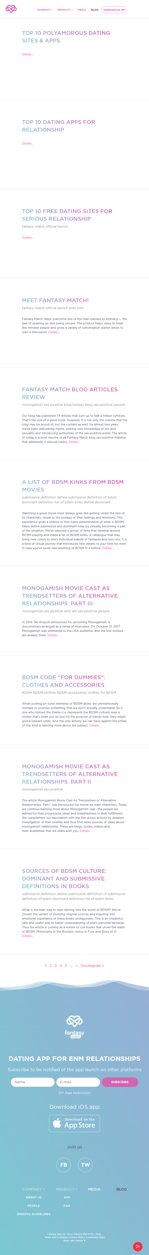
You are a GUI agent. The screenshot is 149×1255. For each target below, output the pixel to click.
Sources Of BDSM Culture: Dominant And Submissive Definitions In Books (64, 878)
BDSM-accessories (72, 692)
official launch (57, 226)
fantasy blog (82, 405)
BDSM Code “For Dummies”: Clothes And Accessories (63, 681)
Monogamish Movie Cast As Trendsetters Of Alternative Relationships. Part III (70, 595)
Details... (28, 54)
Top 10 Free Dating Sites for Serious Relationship (67, 215)
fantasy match (33, 226)
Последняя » (92, 965)
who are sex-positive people (87, 611)
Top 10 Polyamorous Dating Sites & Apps (66, 37)
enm (72, 308)
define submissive (71, 497)
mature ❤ (80, 1240)
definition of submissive (106, 894)
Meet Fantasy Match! (55, 300)
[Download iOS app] (74, 1123)
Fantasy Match (82, 1234)
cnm (80, 308)
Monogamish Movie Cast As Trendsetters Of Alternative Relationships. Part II (70, 774)
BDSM (27, 692)
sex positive (53, 611)
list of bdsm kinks (69, 502)
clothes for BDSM (102, 692)
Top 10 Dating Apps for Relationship (58, 126)
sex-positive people (109, 405)
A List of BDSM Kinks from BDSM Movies (73, 486)
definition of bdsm (102, 497)
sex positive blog (57, 405)
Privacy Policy (76, 1237)
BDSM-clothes (44, 692)
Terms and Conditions (56, 1237)
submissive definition (39, 497)
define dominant (97, 502)
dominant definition (38, 502)
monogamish (32, 405)
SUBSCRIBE (120, 1082)
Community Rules (95, 1237)
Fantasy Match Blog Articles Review (70, 393)
